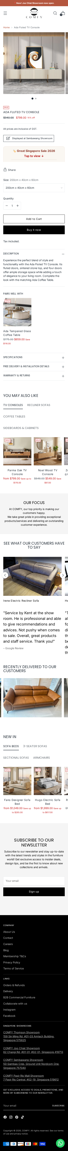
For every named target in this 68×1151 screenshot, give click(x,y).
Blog (6, 950)
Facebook (9, 1015)
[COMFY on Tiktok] (23, 1117)
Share (12, 169)
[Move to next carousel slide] (63, 575)
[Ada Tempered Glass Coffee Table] (17, 312)
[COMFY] (34, 13)
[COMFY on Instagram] (11, 1117)
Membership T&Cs (14, 956)
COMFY (26, 1130)
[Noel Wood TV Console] (48, 451)
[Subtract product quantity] (6, 205)
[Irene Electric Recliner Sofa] (32, 576)
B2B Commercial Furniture (19, 997)
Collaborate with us (15, 1003)
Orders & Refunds (14, 985)
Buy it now (34, 229)
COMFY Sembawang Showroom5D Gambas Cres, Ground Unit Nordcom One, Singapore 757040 (31, 1063)
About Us (9, 931)
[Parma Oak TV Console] (17, 451)
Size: (20, 179)
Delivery (8, 991)
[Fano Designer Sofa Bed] (17, 781)
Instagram (9, 1009)
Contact (8, 937)
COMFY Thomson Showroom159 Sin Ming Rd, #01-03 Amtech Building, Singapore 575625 (28, 1036)
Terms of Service (13, 968)
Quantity (8, 198)
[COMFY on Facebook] (5, 1117)
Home (6, 27)
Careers (8, 944)
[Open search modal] (55, 13)
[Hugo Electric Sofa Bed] (48, 781)
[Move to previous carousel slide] (5, 575)
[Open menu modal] (5, 13)
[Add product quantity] (17, 205)
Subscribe (58, 1105)
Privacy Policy (11, 962)
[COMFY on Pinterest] (17, 1117)
